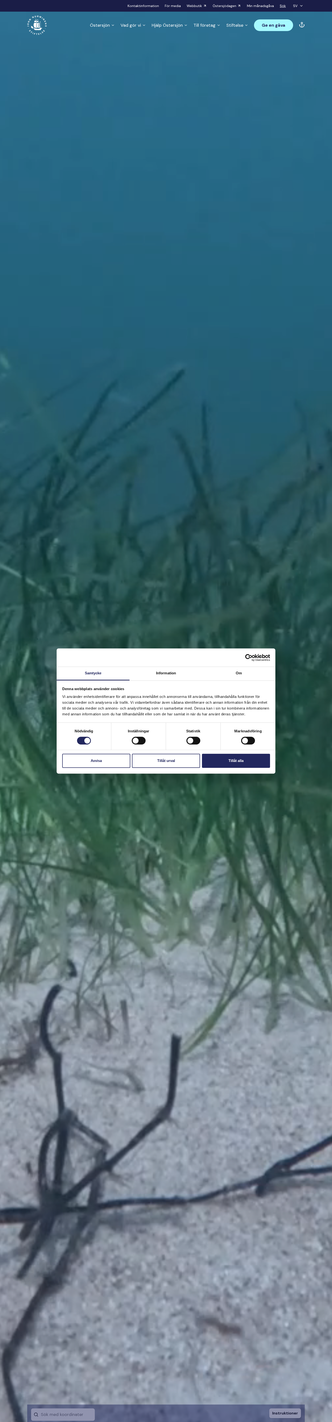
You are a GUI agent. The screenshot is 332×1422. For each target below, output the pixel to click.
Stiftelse (234, 25)
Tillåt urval (166, 761)
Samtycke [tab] (93, 673)
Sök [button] (283, 6)
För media (173, 6)
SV (295, 6)
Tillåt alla (236, 761)
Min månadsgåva (260, 6)
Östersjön (100, 25)
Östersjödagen (224, 6)
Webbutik (194, 6)
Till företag (204, 25)
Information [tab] (166, 673)
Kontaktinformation (143, 6)
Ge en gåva (273, 25)
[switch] (139, 742)
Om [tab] (239, 673)
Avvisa (96, 761)
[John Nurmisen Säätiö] (37, 25)
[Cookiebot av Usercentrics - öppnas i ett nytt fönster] (248, 657)
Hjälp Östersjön (167, 25)
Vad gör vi (131, 25)
